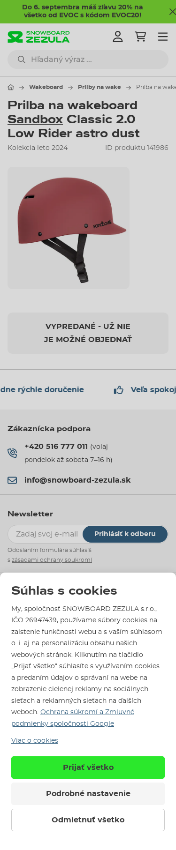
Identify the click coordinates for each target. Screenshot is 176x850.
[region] (88, 228)
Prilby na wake (99, 87)
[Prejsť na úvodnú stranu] (11, 87)
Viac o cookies (34, 741)
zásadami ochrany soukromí (52, 560)
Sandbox (35, 119)
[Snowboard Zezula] (39, 37)
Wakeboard (46, 87)
